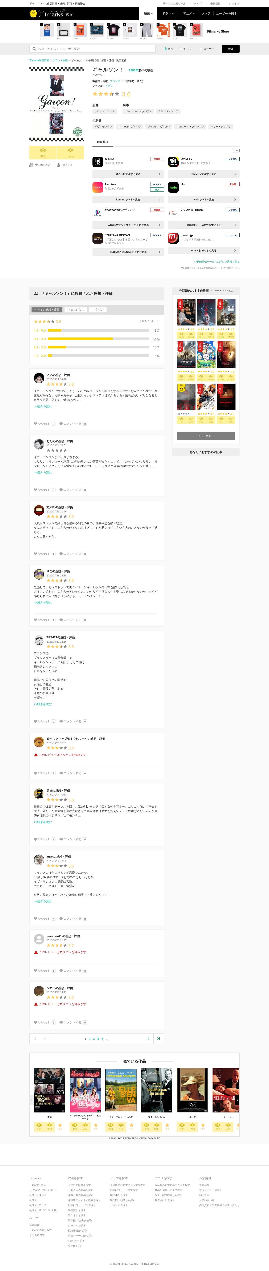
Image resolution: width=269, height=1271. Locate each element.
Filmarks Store (37, 1185)
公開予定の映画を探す (80, 1190)
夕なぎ (192, 1117)
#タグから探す (76, 1240)
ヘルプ (198, 3)
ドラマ (166, 13)
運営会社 (204, 1185)
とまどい (228, 1117)
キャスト (188, 48)
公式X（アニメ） (39, 1205)
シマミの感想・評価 (59, 988)
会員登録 (215, 3)
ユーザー (209, 48)
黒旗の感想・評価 (58, 790)
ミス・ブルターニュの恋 (121, 1117)
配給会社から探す (78, 1230)
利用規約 (204, 1195)
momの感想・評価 (58, 856)
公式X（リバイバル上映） (44, 1210)
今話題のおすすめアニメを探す (172, 1185)
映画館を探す (75, 1245)
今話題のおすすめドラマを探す (127, 1185)
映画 (147, 13)
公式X (32, 1200)
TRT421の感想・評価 (60, 637)
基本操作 (34, 1225)
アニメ (187, 13)
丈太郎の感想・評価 (59, 507)
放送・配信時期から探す (168, 1195)
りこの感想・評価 (58, 571)
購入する (68, 164)
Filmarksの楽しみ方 (174, 3)
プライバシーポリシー (211, 1190)
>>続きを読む (43, 406)
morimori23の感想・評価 (63, 936)
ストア (206, 13)
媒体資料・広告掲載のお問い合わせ (219, 1205)
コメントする (73, 423)
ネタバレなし (76, 309)
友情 (49, 1117)
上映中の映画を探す (79, 1185)
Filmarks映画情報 (39, 60)
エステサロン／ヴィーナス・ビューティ (85, 1117)
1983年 (133, 70)
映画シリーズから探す (80, 1235)
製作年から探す (77, 1215)
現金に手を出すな (156, 1117)
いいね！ (44, 423)
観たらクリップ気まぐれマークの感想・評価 (75, 738)
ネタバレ (97, 309)
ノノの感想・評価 (58, 375)
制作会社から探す (165, 1200)
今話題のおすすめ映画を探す (84, 1200)
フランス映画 (60, 60)
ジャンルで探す (77, 1225)
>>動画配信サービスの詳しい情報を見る (217, 261)
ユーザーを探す (226, 13)
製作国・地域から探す (80, 1220)
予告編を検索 (42, 164)
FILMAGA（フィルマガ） (43, 1190)
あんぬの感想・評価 (59, 441)
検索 (230, 48)
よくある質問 (37, 1235)
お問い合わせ (206, 1200)
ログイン (234, 3)
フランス (115, 81)
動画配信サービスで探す (82, 1205)
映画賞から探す (77, 1210)
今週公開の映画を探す (80, 1195)
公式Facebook (37, 1195)
